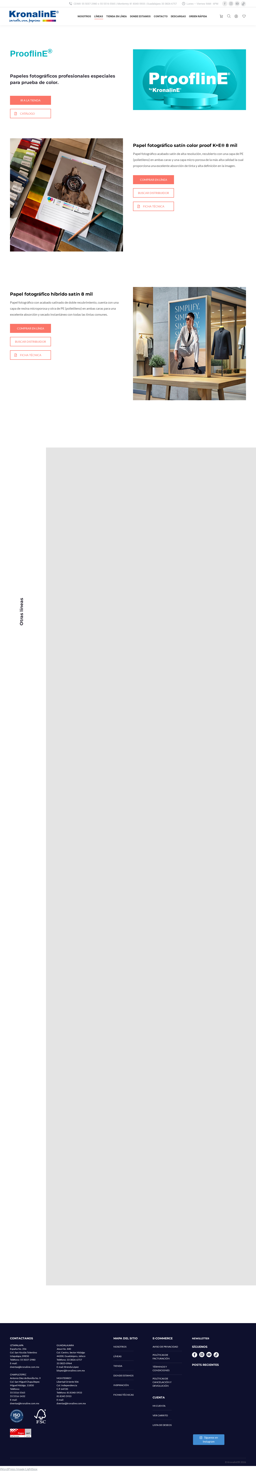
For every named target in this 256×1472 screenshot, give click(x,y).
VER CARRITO (160, 1415)
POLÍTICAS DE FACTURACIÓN (161, 1356)
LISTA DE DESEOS (162, 1425)
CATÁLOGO (27, 113)
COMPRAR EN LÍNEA (153, 179)
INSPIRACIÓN (121, 1385)
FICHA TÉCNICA (153, 206)
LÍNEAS (117, 1356)
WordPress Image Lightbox (18, 1469)
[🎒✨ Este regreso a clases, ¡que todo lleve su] (208, 1402)
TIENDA (117, 1365)
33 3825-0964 (64, 1363)
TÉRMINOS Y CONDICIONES (161, 1368)
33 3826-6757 (169, 3)
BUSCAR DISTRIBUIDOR (153, 193)
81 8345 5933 (64, 1396)
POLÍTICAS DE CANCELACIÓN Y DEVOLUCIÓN (162, 1382)
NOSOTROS (119, 1346)
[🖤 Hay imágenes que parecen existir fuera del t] (208, 1422)
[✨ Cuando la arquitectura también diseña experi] (208, 1381)
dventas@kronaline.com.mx (24, 1366)
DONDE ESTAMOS (123, 1375)
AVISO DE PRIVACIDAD (165, 1346)
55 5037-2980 (89, 3)
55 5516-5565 (107, 3)
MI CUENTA (159, 1405)
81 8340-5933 (137, 3)
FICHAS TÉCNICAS (123, 1394)
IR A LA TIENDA (30, 100)
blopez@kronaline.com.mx (71, 1370)
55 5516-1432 (17, 1396)
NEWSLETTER (200, 1338)
